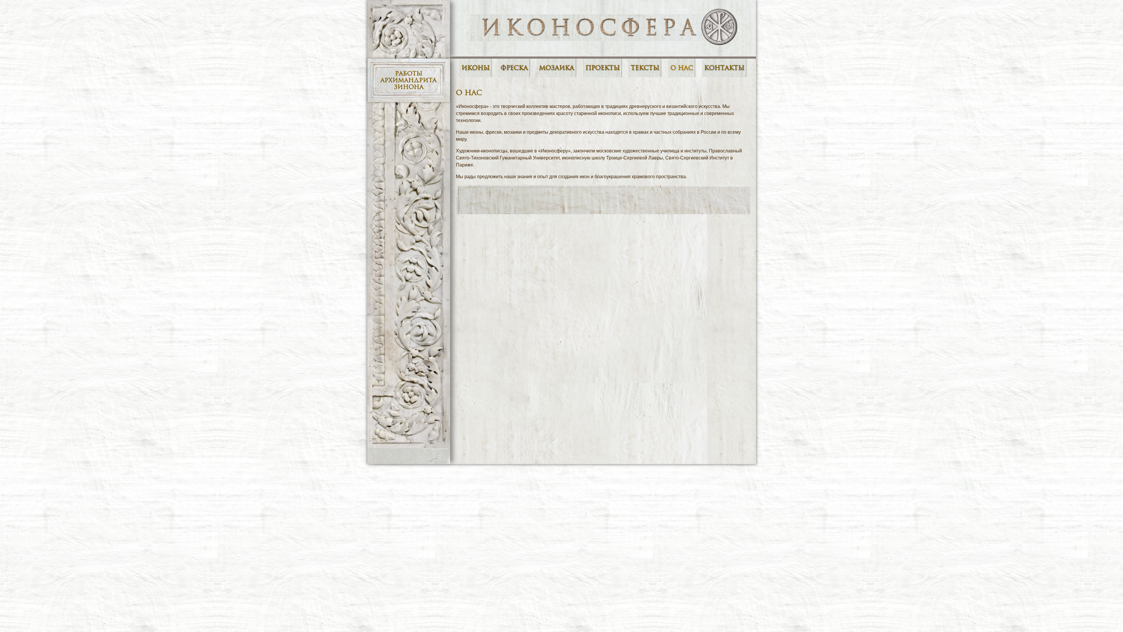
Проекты (602, 68)
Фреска (514, 68)
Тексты (645, 68)
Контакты (724, 68)
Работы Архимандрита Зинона (408, 80)
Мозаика (556, 68)
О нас (681, 68)
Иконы (475, 68)
